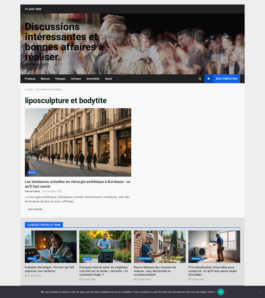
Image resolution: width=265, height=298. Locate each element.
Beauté (32, 172)
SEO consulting (226, 78)
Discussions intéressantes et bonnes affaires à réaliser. (64, 42)
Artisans (76, 78)
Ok (220, 291)
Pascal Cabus (32, 191)
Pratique (30, 78)
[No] (260, 292)
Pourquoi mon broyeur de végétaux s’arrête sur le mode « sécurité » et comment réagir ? (105, 246)
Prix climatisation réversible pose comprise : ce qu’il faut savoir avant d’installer (214, 246)
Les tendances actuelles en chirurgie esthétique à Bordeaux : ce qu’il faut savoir (78, 142)
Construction (144, 258)
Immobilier (93, 78)
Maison (45, 78)
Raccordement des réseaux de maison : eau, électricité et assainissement (160, 246)
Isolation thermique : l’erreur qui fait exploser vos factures (51, 246)
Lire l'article (35, 209)
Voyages (60, 78)
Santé (108, 78)
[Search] (200, 78)
